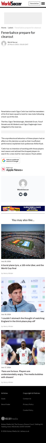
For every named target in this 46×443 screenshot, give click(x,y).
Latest (10, 27)
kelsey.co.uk (25, 431)
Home (3, 27)
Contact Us (27, 399)
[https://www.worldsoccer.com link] (25, 194)
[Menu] (43, 3)
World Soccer (13, 42)
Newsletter (34, 3)
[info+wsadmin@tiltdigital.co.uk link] (20, 194)
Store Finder (5, 404)
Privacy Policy (28, 404)
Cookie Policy (28, 410)
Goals (3, 399)
